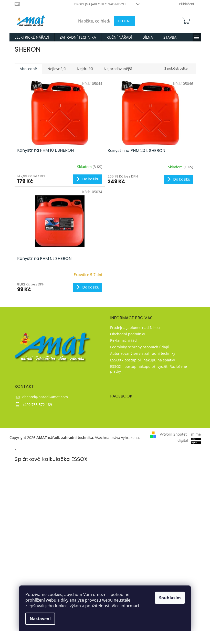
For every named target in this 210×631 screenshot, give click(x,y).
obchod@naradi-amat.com (45, 396)
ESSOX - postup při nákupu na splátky (142, 360)
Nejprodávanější (118, 68)
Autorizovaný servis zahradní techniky (142, 353)
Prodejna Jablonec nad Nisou (99, 4)
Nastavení (40, 619)
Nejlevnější (56, 68)
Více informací (125, 605)
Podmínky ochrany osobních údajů (139, 347)
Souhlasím (170, 598)
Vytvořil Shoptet (173, 434)
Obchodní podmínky (127, 333)
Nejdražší (85, 68)
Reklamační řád (123, 340)
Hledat (124, 21)
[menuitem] (31, 37)
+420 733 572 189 (37, 404)
